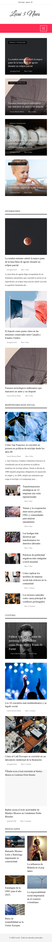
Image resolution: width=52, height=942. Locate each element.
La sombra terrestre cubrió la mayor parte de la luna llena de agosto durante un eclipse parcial (25, 262)
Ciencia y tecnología (17, 42)
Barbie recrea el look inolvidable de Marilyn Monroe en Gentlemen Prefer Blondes (23, 813)
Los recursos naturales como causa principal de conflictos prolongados (34, 598)
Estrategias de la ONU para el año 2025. (13, 891)
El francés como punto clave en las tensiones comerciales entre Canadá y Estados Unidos (23, 334)
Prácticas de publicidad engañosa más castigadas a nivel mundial (34, 558)
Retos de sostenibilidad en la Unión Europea (14, 922)
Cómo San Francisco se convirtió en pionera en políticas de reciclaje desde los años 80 (24, 448)
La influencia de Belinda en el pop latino (35, 867)
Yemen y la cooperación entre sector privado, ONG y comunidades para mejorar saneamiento (34, 515)
